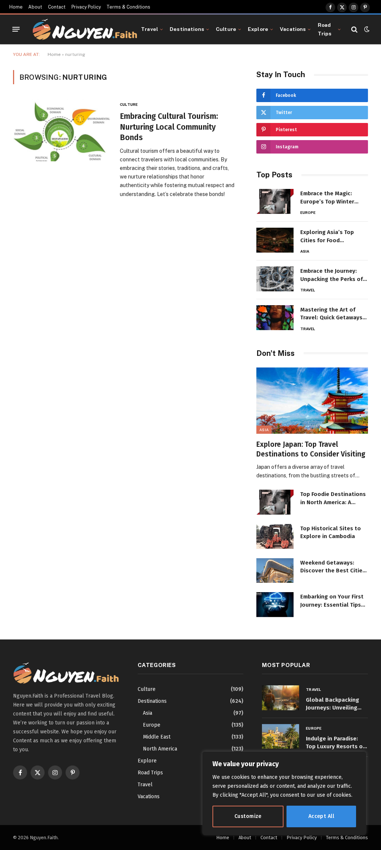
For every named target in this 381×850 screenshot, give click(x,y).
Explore (258, 29)
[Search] (354, 29)
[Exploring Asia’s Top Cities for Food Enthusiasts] (275, 240)
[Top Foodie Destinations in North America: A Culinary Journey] (275, 502)
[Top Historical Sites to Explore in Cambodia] (275, 536)
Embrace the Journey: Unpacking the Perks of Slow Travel (331, 275)
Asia (304, 251)
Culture (226, 29)
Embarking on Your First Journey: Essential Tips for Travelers (332, 601)
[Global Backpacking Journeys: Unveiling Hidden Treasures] (280, 697)
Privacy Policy (86, 7)
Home (16, 7)
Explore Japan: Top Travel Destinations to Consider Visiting (310, 449)
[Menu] (16, 29)
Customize (248, 816)
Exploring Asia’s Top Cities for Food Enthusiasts (327, 236)
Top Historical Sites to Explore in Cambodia (330, 532)
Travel (149, 29)
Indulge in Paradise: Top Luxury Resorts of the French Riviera (335, 743)
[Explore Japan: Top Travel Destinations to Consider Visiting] (312, 400)
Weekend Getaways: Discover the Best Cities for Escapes (332, 567)
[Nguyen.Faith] (85, 29)
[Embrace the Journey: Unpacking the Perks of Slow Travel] (275, 278)
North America (160, 749)
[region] (284, 793)
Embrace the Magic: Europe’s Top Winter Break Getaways (327, 198)
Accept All (321, 816)
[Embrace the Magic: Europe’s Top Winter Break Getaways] (275, 201)
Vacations (293, 29)
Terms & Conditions (128, 7)
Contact (56, 7)
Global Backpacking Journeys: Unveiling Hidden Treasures (332, 704)
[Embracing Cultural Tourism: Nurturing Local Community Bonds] (62, 130)
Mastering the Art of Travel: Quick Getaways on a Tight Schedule (331, 314)
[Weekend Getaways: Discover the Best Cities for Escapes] (275, 570)
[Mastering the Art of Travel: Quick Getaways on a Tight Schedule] (275, 317)
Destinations (187, 29)
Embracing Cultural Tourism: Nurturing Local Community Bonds (169, 126)
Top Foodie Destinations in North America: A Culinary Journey (333, 498)
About (35, 7)
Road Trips (325, 29)
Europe (308, 212)
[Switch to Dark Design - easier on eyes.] (366, 29)
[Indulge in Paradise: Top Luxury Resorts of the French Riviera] (280, 736)
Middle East (156, 737)
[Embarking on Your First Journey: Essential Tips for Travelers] (275, 604)
